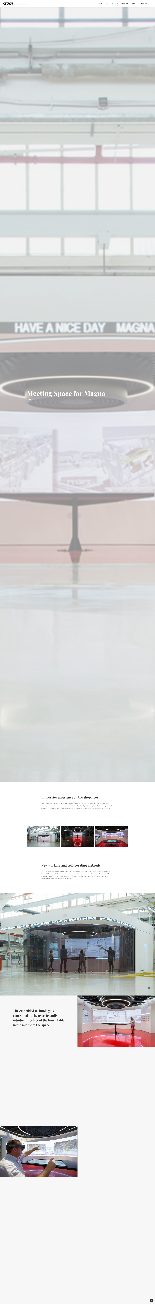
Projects (115, 3)
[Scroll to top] (151, 1300)
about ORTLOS (125, 3)
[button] (151, 3)
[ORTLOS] (15, 3)
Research (144, 3)
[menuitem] (100, 3)
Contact (135, 3)
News (100, 3)
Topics (107, 3)
